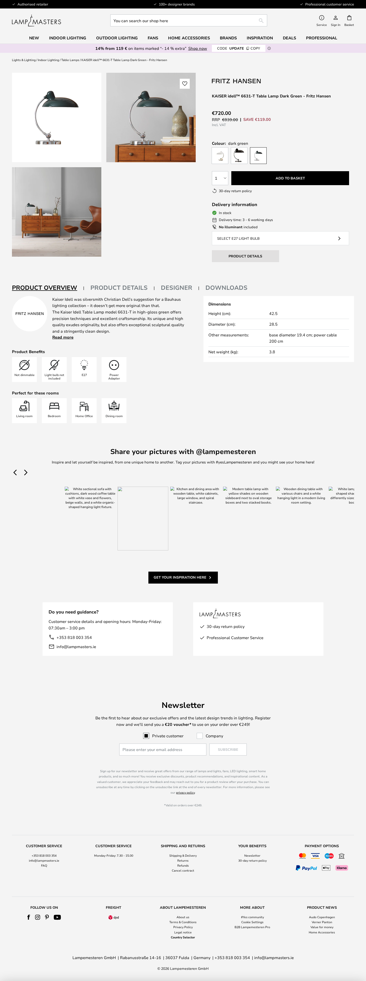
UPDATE (238, 48)
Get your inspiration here (180, 577)
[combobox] (189, 20)
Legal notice (183, 932)
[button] (56, 212)
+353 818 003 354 (74, 637)
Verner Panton (322, 922)
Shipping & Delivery (183, 855)
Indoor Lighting (48, 60)
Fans (153, 38)
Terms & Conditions (182, 922)
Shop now (197, 48)
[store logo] (36, 20)
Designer (176, 287)
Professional (321, 38)
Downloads (226, 287)
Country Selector (183, 937)
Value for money (321, 927)
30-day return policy (252, 860)
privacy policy (185, 792)
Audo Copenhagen (322, 917)
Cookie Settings (252, 922)
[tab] (48, 288)
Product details (119, 287)
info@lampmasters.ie (76, 646)
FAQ (44, 865)
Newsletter (252, 855)
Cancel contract (183, 870)
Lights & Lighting (24, 60)
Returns (182, 860)
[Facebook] (28, 917)
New (34, 38)
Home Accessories (322, 932)
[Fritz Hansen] (237, 80)
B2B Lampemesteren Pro (252, 927)
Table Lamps (70, 60)
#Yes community (252, 917)
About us (183, 917)
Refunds (183, 865)
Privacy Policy (183, 927)
